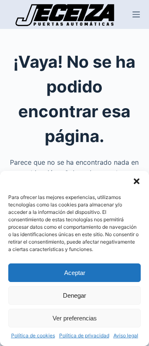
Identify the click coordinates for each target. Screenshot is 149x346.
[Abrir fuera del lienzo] (136, 14)
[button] (136, 181)
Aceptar (74, 272)
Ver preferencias (75, 318)
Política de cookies (33, 335)
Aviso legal (125, 335)
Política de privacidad (84, 335)
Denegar (74, 295)
